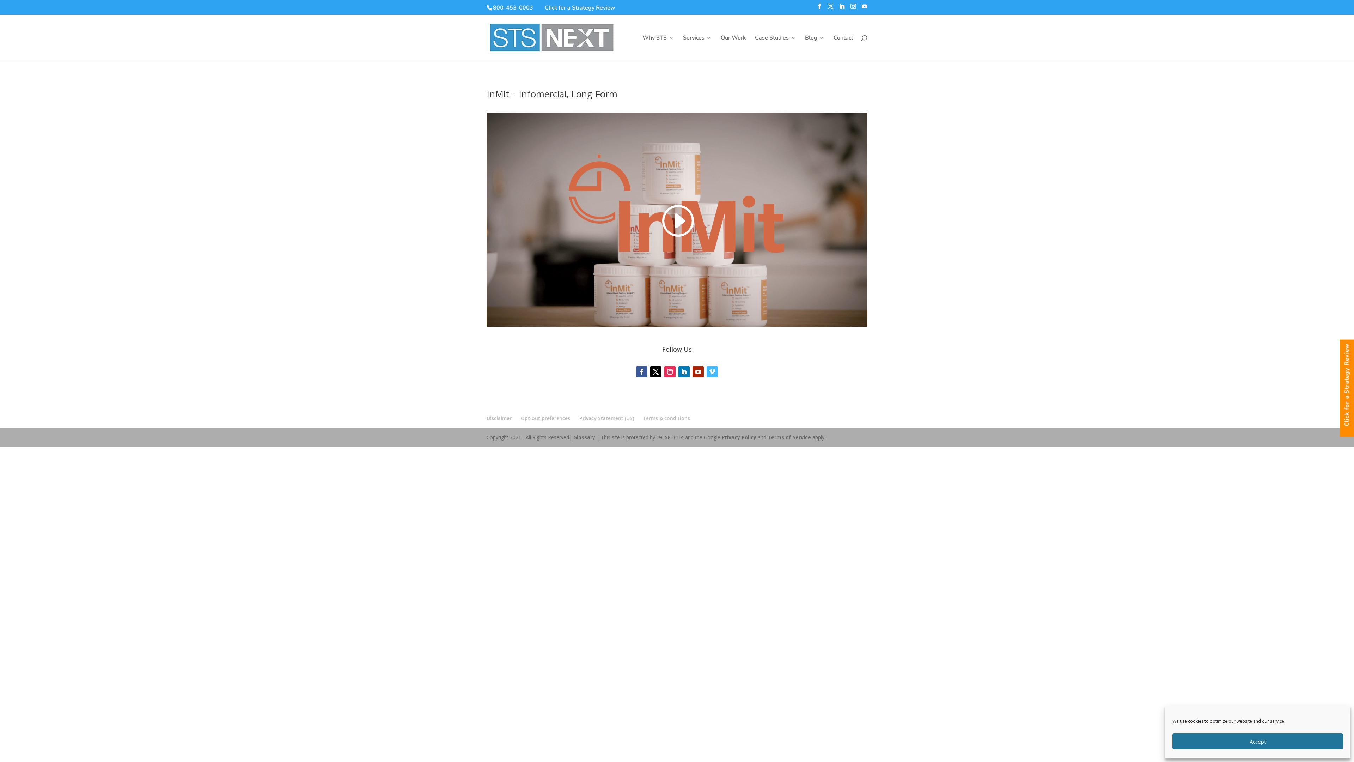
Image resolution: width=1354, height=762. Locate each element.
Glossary (584, 437)
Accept (1258, 741)
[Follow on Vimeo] (712, 371)
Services (694, 38)
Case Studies (772, 38)
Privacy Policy (739, 437)
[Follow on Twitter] (655, 371)
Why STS (654, 38)
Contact (843, 38)
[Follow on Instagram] (670, 371)
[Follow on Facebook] (641, 371)
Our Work (733, 38)
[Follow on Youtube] (698, 371)
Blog (811, 38)
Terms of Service (789, 437)
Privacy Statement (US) (606, 418)
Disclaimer (499, 418)
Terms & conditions (666, 418)
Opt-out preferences (545, 418)
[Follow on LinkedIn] (684, 371)
